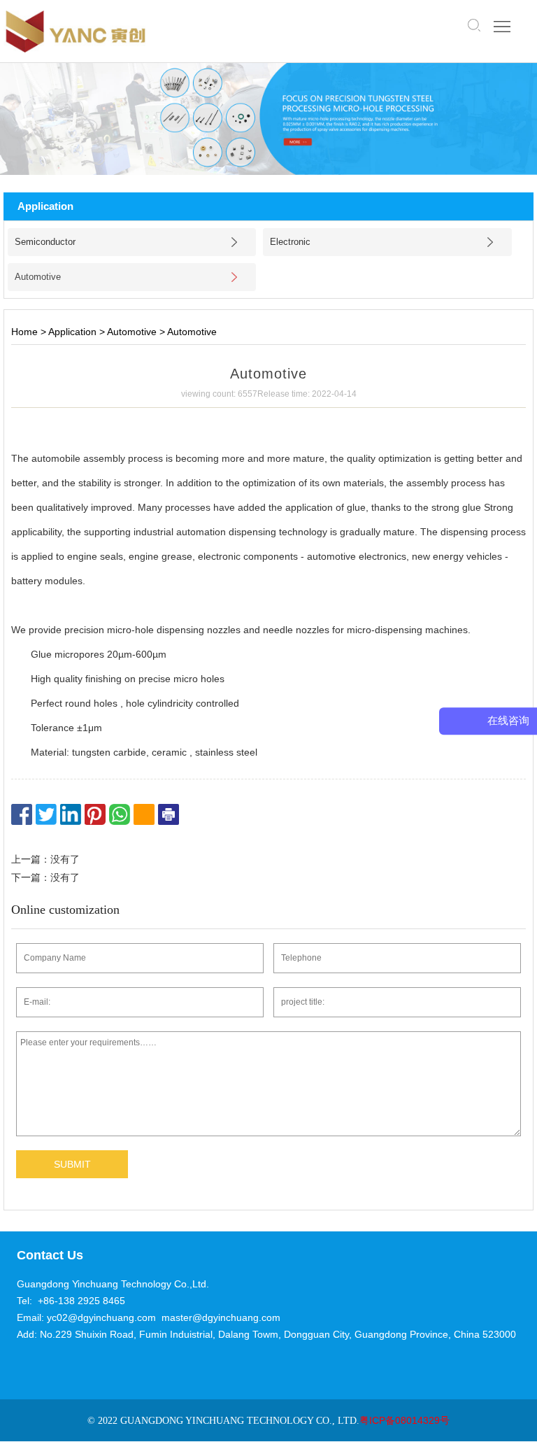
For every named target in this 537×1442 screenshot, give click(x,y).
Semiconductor (45, 241)
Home (24, 331)
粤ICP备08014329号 (404, 1420)
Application (72, 331)
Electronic (290, 241)
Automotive (38, 276)
